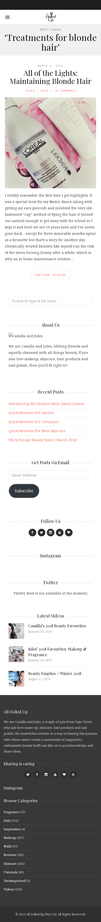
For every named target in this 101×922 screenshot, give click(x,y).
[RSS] (73, 774)
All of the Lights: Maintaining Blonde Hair (50, 77)
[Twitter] (41, 532)
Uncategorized (14, 880)
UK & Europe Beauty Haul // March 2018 (42, 440)
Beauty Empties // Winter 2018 (54, 673)
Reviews (10, 855)
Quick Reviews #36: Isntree (31, 412)
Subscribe (24, 491)
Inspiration (12, 829)
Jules (30, 90)
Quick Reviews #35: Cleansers (34, 421)
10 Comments (65, 90)
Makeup (10, 837)
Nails (8, 846)
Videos (9, 889)
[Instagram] (50, 532)
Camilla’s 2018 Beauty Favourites (57, 625)
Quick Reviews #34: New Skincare (37, 430)
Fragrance (11, 812)
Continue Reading (50, 274)
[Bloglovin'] (69, 532)
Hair (45, 90)
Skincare (10, 863)
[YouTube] (59, 532)
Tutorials (10, 872)
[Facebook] (32, 532)
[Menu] (7, 17)
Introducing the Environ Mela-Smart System (46, 403)
